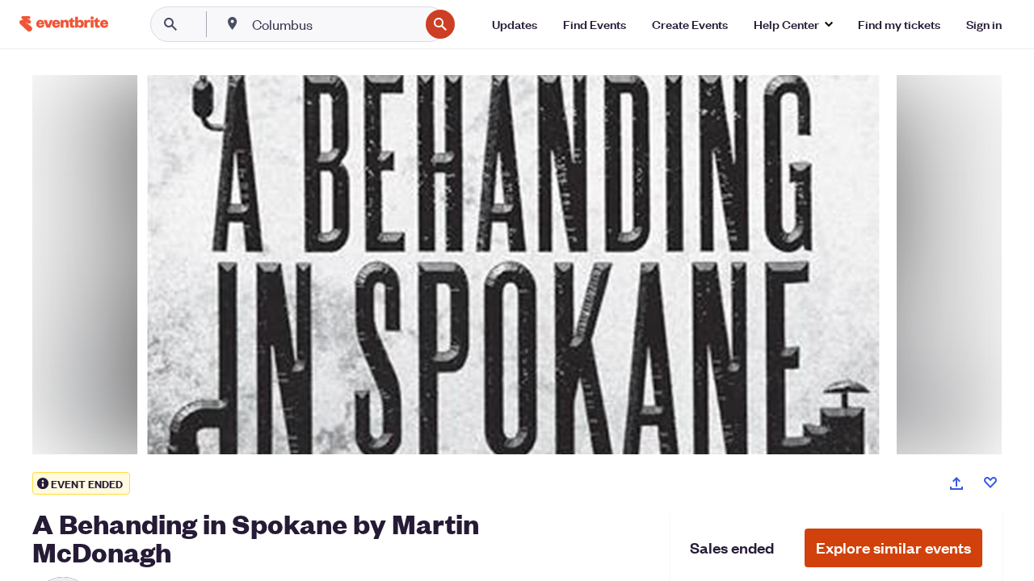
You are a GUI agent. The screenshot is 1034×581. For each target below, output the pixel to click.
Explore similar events (893, 547)
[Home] (63, 24)
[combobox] (334, 24)
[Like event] (990, 482)
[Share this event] (956, 483)
